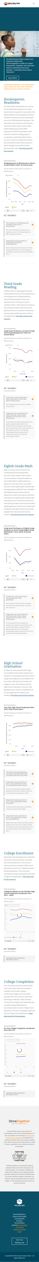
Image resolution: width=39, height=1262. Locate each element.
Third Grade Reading (27, 84)
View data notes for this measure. (22, 515)
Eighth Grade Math (10, 86)
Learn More (12, 78)
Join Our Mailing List (19, 1241)
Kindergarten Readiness (12, 84)
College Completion (23, 89)
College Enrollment (10, 89)
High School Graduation (24, 86)
